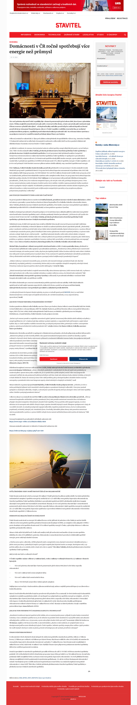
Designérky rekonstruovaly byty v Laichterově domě (117, 233)
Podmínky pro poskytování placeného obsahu (107, 686)
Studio (100, 35)
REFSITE (35, 678)
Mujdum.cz (60, 13)
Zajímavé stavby (71, 35)
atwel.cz (73, 699)
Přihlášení (110, 18)
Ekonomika (39, 35)
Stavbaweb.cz (48, 13)
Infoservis (26, 35)
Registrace (122, 18)
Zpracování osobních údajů (30, 686)
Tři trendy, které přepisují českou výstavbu (110, 168)
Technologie (54, 35)
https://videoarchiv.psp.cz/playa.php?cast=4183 (26, 431)
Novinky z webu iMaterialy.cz (107, 145)
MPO (29, 678)
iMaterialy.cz (35, 13)
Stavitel (102, 187)
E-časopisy (112, 35)
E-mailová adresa (102, 66)
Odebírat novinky (110, 82)
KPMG (25, 678)
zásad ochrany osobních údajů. (114, 75)
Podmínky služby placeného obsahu (54, 686)
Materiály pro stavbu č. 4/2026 (105, 161)
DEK (20, 678)
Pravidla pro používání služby (79, 686)
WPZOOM (82, 696)
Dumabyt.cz (71, 13)
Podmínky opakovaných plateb (68, 689)
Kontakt (16, 686)
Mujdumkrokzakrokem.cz (19, 13)
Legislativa (88, 35)
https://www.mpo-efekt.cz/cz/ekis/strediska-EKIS (27, 421)
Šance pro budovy (45, 678)
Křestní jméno (101, 58)
